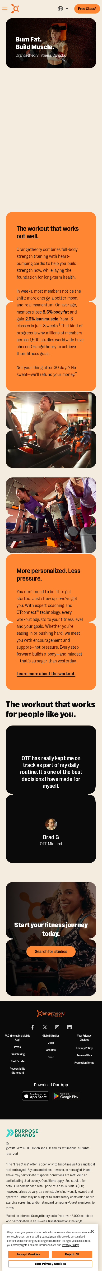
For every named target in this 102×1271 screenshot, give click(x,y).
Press (17, 1047)
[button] (62, 9)
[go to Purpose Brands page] (22, 1133)
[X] (45, 1027)
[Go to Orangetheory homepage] (26, 9)
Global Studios (51, 1035)
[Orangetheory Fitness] (51, 1013)
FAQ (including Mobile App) (17, 1038)
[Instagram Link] (57, 1027)
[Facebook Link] (32, 1027)
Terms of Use (84, 1055)
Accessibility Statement (17, 1071)
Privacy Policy (84, 1048)
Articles (51, 1050)
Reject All (72, 1254)
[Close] (92, 1231)
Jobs (51, 1043)
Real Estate (17, 1061)
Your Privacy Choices (50, 1264)
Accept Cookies (28, 1254)
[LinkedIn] (69, 1027)
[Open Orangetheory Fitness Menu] (5, 9)
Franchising (18, 1054)
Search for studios (51, 951)
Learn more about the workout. (46, 673)
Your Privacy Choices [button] (84, 1038)
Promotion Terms (84, 1062)
